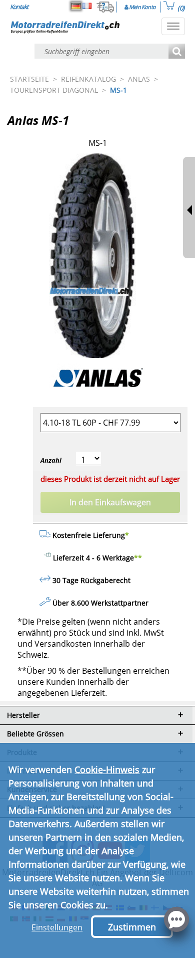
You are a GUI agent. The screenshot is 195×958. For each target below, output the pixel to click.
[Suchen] (176, 52)
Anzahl (51, 460)
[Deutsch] (76, 6)
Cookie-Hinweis (107, 769)
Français (87, 6)
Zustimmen (132, 927)
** (138, 557)
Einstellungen (57, 927)
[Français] (87, 6)
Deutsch (76, 6)
